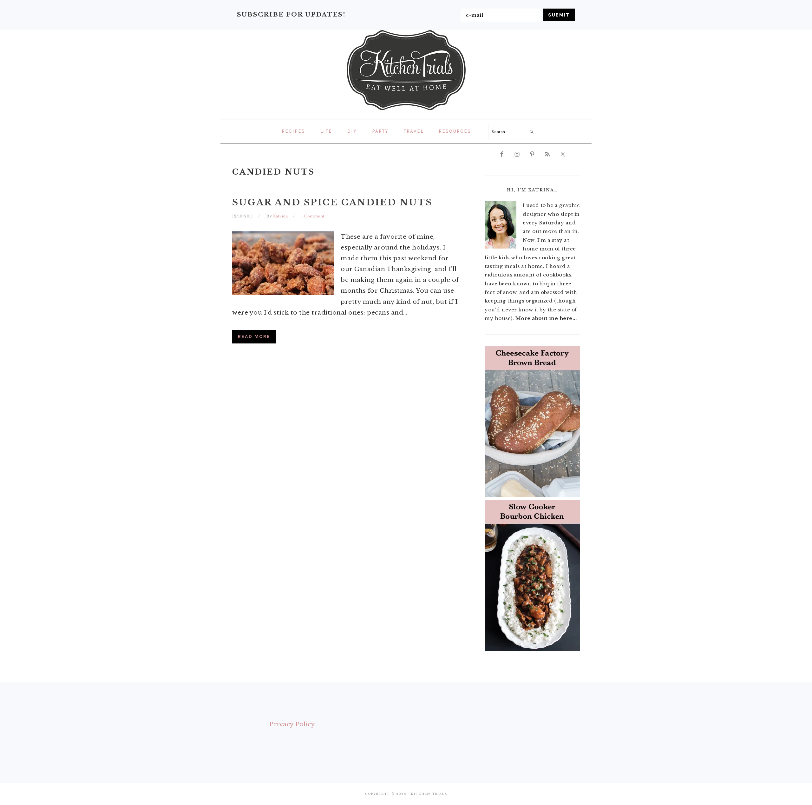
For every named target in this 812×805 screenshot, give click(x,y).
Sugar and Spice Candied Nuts (332, 202)
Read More (254, 336)
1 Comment (312, 216)
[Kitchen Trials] (406, 111)
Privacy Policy (292, 724)
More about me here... (546, 318)
